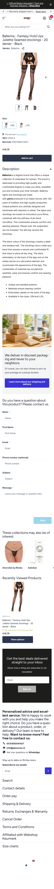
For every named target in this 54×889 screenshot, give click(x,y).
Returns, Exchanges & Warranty (25, 811)
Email (6, 442)
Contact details (13, 788)
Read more (41, 11)
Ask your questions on (23, 752)
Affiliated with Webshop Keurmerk (20, 837)
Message (8, 487)
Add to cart (27, 158)
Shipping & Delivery (16, 804)
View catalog (4, 18)
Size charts (10, 846)
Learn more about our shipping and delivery (27, 383)
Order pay (9, 796)
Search (7, 780)
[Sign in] (44, 18)
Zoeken (48, 26)
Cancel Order (12, 819)
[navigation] (3, 11)
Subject (6, 472)
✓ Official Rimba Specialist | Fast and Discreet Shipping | (25, 4)
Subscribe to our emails (14, 765)
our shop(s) (22, 134)
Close (50, 4)
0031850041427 (15, 743)
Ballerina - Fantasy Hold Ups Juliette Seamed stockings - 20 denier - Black (17, 623)
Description (10, 169)
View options (17, 639)
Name (6, 412)
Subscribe (48, 770)
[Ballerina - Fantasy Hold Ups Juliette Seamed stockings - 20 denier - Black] (17, 597)
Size (4, 118)
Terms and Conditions (18, 827)
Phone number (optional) (15, 457)
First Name (7, 427)
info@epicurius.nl (16, 748)
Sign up (27, 689)
